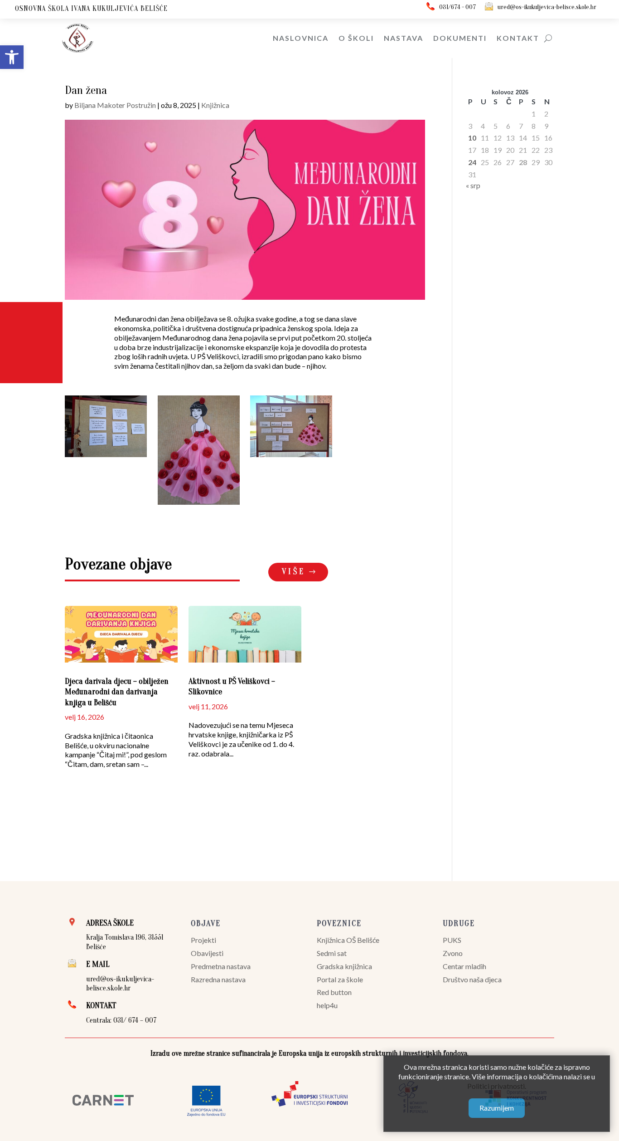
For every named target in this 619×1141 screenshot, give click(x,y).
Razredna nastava (218, 979)
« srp (473, 185)
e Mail (98, 964)
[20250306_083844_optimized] (199, 504)
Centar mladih (464, 966)
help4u (327, 1005)
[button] (12, 57)
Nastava (403, 38)
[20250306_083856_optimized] (106, 457)
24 (472, 162)
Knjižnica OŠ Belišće (348, 940)
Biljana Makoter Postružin (115, 105)
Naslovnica (301, 38)
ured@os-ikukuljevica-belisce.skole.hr (547, 7)
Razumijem (496, 1107)
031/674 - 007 (457, 7)
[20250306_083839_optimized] (291, 457)
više (293, 571)
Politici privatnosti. (496, 1085)
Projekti (203, 940)
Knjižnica (215, 105)
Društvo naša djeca (472, 979)
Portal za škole (340, 979)
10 (472, 137)
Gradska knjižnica (344, 966)
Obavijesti (207, 953)
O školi (356, 38)
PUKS (452, 940)
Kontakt (518, 38)
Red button (334, 992)
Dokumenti (460, 38)
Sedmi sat (332, 953)
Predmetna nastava (221, 966)
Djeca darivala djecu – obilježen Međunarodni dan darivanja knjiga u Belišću (117, 692)
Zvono (453, 953)
